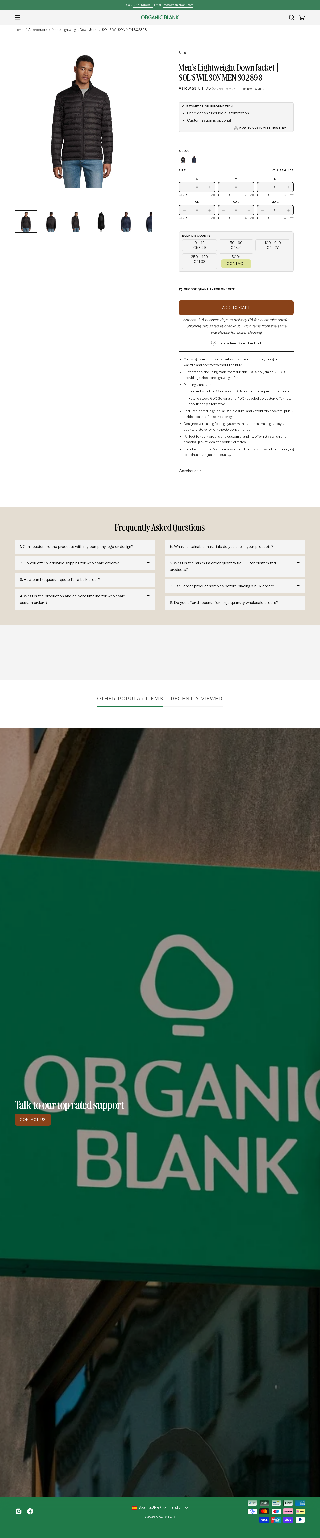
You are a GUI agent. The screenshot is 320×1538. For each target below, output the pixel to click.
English (177, 1508)
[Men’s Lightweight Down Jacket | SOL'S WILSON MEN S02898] (26, 221)
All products (37, 30)
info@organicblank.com (178, 5)
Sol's (182, 53)
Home (19, 30)
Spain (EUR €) (150, 1508)
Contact (236, 263)
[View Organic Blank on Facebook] (30, 1511)
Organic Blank (165, 1516)
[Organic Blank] (160, 17)
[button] (291, 17)
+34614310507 (143, 5)
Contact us (33, 1119)
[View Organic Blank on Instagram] (18, 1511)
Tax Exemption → (253, 88)
